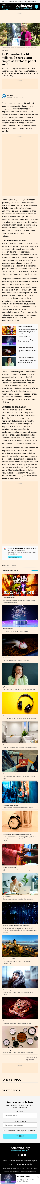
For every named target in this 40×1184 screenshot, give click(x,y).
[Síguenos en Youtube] (25, 1155)
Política (4, 1161)
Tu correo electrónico (20, 1121)
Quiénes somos (14, 1172)
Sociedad (12, 1161)
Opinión (35, 1161)
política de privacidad (29, 1130)
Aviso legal (6, 1168)
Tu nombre (20, 1112)
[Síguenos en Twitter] (18, 1155)
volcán (13, 565)
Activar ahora (14, 557)
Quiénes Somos (6, 7)
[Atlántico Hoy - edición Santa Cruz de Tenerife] (25, 6)
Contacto (6, 1172)
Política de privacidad (17, 1168)
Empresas (27, 1161)
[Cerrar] (38, 1177)
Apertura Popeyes (32, 1)
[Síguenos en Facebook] (15, 1155)
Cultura (11, 1164)
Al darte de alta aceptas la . (21, 1131)
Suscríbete (5, 9)
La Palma (7, 565)
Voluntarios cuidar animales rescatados (17, 1)
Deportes (18, 1164)
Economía (5, 50)
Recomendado (27, 1164)
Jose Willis (10, 95)
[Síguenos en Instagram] (22, 1155)
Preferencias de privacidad (28, 1172)
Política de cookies (31, 1168)
